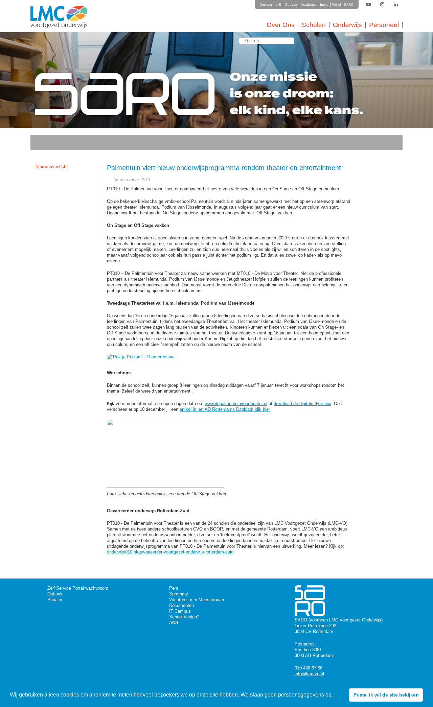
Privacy (54, 599)
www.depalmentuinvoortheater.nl (236, 403)
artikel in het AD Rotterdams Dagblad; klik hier (225, 409)
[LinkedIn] (396, 4)
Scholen (314, 25)
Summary (178, 593)
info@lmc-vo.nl (309, 673)
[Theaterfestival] (143, 356)
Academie (308, 4)
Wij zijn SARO (343, 4)
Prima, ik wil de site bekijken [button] (386, 695)
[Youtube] (368, 4)
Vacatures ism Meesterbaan (196, 599)
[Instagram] (382, 4)
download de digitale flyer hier (302, 403)
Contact (266, 4)
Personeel (384, 25)
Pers (173, 588)
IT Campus (180, 611)
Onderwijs (347, 25)
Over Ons (281, 25)
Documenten (181, 605)
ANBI (174, 622)
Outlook (291, 4)
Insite (324, 4)
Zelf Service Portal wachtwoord (77, 588)
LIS (278, 4)
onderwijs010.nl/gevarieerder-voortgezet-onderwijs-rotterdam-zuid (170, 552)
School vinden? (184, 616)
